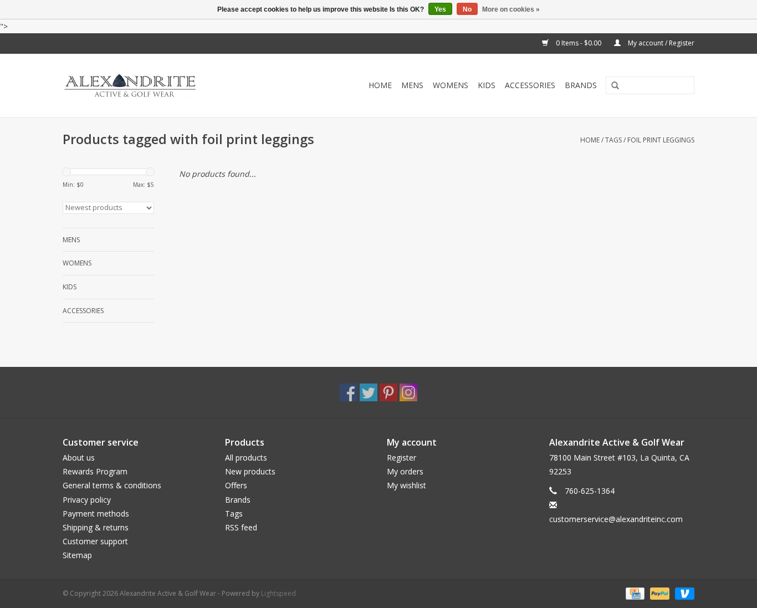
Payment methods (96, 513)
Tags (613, 140)
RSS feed (241, 527)
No (467, 9)
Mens (412, 85)
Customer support (95, 541)
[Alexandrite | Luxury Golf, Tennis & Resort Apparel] (155, 85)
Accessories (530, 85)
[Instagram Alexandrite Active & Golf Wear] (408, 392)
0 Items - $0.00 (578, 43)
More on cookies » (511, 9)
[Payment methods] (634, 592)
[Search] (611, 85)
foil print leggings (660, 140)
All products (246, 457)
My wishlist (406, 485)
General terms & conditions (112, 485)
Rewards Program (95, 471)
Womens (450, 85)
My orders (405, 471)
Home (380, 85)
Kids (486, 85)
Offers (236, 485)
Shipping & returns (96, 527)
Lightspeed (278, 593)
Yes (440, 9)
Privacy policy (87, 499)
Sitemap (77, 555)
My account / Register (660, 43)
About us (79, 457)
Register (401, 457)
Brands (581, 85)
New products (250, 471)
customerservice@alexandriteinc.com (616, 519)
